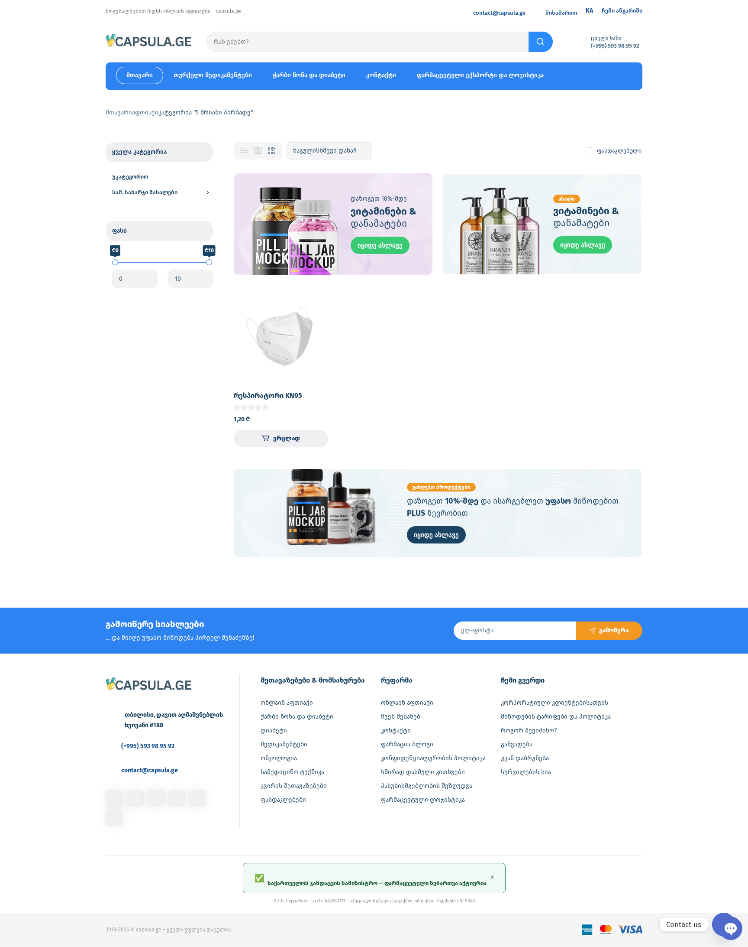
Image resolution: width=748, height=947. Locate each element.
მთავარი (119, 112)
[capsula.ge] (149, 41)
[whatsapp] (197, 798)
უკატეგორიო (130, 176)
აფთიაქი (145, 112)
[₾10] (209, 262)
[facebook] (114, 798)
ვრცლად (286, 438)
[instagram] (135, 798)
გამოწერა (614, 630)
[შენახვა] (314, 303)
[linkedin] (155, 798)
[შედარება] (314, 321)
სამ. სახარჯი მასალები (144, 192)
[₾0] (115, 262)
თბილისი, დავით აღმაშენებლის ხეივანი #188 (174, 720)
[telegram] (176, 798)
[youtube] (114, 817)
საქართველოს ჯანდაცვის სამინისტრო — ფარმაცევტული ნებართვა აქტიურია (374, 879)
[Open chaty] (723, 924)
